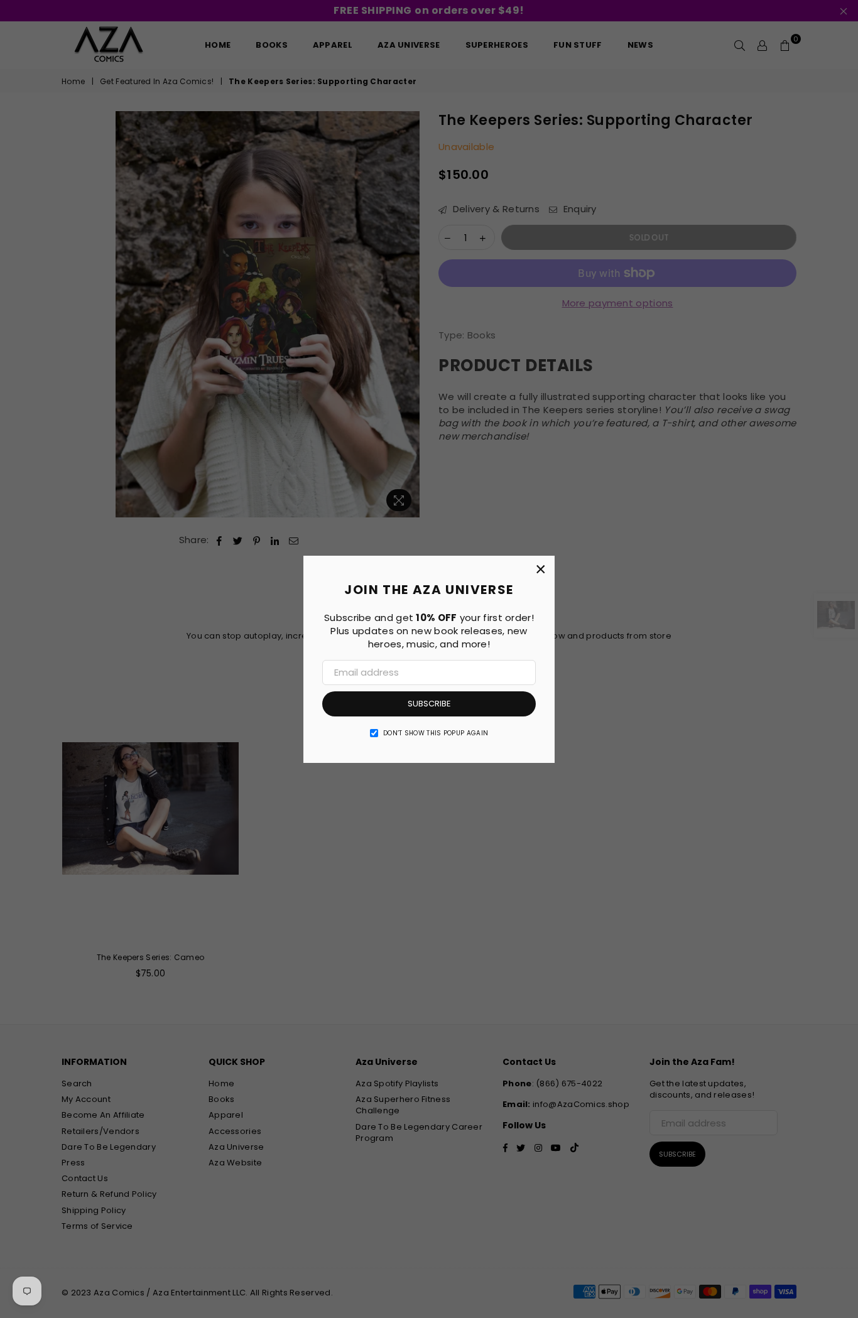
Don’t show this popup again (435, 733)
